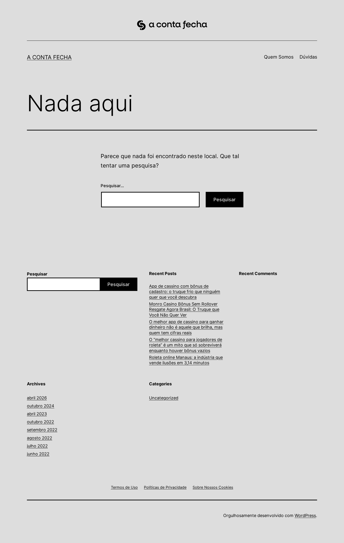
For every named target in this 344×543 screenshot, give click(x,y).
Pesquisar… (112, 185)
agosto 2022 (39, 437)
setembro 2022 (42, 429)
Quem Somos (278, 57)
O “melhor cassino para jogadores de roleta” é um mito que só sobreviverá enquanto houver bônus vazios (185, 345)
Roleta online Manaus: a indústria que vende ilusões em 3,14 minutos (186, 360)
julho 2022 (37, 445)
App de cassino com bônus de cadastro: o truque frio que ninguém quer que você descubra (184, 292)
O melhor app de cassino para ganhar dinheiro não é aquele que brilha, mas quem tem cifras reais (186, 327)
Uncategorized (163, 397)
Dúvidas (308, 57)
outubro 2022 (40, 421)
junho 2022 (38, 453)
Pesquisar (37, 274)
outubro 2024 (40, 405)
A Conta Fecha (49, 57)
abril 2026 (37, 397)
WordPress (305, 515)
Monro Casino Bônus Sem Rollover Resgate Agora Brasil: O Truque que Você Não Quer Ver (184, 309)
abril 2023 (37, 413)
